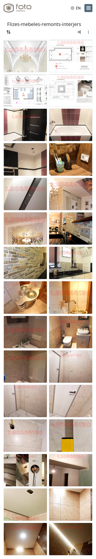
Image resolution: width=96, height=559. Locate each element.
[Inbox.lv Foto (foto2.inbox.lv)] (22, 8)
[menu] (88, 8)
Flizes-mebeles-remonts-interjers (44, 24)
